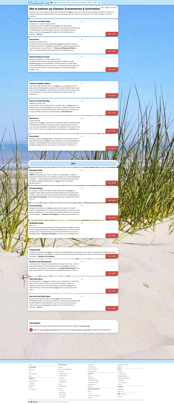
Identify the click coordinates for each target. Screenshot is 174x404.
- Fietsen (61, 390)
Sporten (60, 388)
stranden (70, 190)
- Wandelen (61, 392)
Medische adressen (94, 395)
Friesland (120, 371)
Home (30, 365)
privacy (50, 401)
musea (73, 67)
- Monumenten (62, 373)
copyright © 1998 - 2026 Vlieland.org (61, 401)
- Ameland (120, 380)
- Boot (90, 393)
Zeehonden (91, 378)
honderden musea (34, 63)
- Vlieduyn (32, 383)
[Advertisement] (132, 47)
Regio (95, 2)
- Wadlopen (61, 397)
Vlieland (55, 2)
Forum (90, 397)
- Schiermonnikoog (123, 378)
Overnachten (62, 2)
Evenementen (82, 2)
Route (89, 391)
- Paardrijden (62, 394)
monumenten (87, 330)
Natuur (60, 384)
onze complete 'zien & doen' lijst (49, 330)
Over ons (120, 391)
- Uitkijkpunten (62, 375)
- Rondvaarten (62, 380)
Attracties (61, 378)
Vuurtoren (91, 365)
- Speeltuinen (62, 382)
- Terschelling (121, 382)
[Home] (51, 2)
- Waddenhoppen (93, 382)
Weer (99, 2)
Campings (32, 385)
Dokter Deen (91, 367)
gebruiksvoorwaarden (42, 401)
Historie (90, 386)
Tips (30, 371)
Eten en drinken (92, 369)
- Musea (60, 371)
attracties (79, 330)
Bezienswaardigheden (65, 369)
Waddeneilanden (93, 380)
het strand (46, 32)
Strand (68, 2)
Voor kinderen (33, 374)
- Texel (119, 384)
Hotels (31, 387)
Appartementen (33, 381)
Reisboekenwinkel (122, 365)
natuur (70, 285)
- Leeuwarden (121, 374)
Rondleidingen (62, 386)
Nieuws (119, 367)
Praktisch (90, 2)
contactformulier (85, 326)
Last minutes (32, 389)
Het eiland (32, 369)
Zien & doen (75, 2)
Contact (119, 396)
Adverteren (120, 389)
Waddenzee (91, 384)
